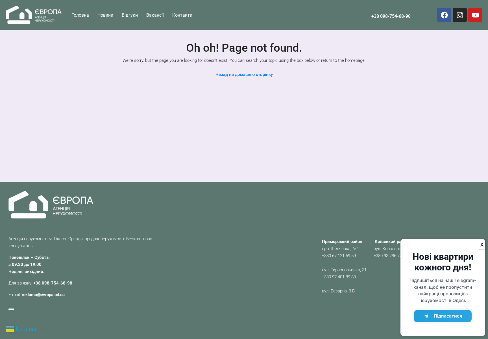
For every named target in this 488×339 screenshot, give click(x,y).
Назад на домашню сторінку (244, 74)
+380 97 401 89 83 (339, 276)
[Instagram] (460, 15)
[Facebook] (444, 15)
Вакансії (155, 15)
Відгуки (130, 15)
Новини (105, 15)
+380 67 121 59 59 (339, 255)
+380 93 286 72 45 (391, 255)
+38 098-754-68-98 (391, 16)
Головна (80, 15)
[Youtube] (475, 15)
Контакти (182, 15)
